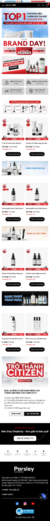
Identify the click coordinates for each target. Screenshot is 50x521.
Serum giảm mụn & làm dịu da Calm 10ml (12, 208)
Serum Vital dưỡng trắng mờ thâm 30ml (12, 274)
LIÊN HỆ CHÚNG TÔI (25, 438)
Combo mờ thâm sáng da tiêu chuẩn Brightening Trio (36, 143)
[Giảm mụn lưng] (25, 36)
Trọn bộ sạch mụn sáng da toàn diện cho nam (11, 143)
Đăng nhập (16, 414)
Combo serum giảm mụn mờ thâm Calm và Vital (36, 274)
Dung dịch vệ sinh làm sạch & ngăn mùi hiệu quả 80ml (12, 339)
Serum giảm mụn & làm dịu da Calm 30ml (36, 208)
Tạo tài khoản (32, 414)
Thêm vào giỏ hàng (13, 154)
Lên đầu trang (42, 520)
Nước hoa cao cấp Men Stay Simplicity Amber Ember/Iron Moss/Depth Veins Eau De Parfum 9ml (36, 339)
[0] (47, 5)
